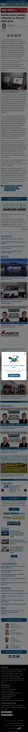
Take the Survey (14, 375)
